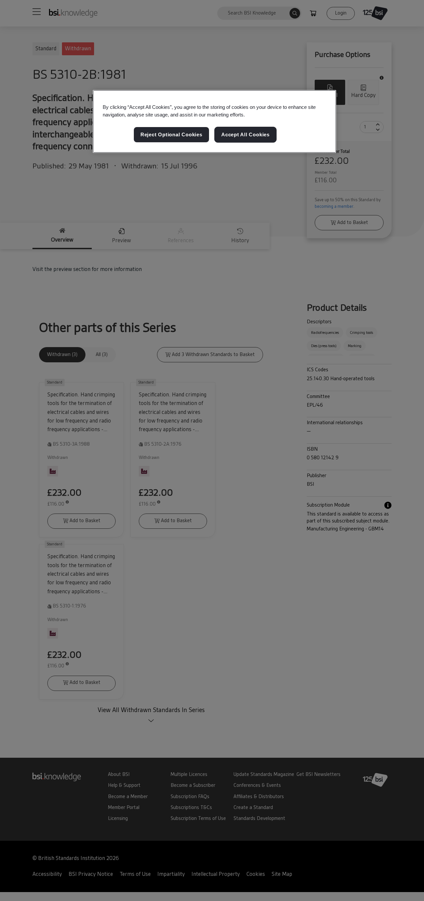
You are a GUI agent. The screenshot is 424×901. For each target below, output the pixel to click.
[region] (214, 121)
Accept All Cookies (245, 135)
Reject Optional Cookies (171, 135)
